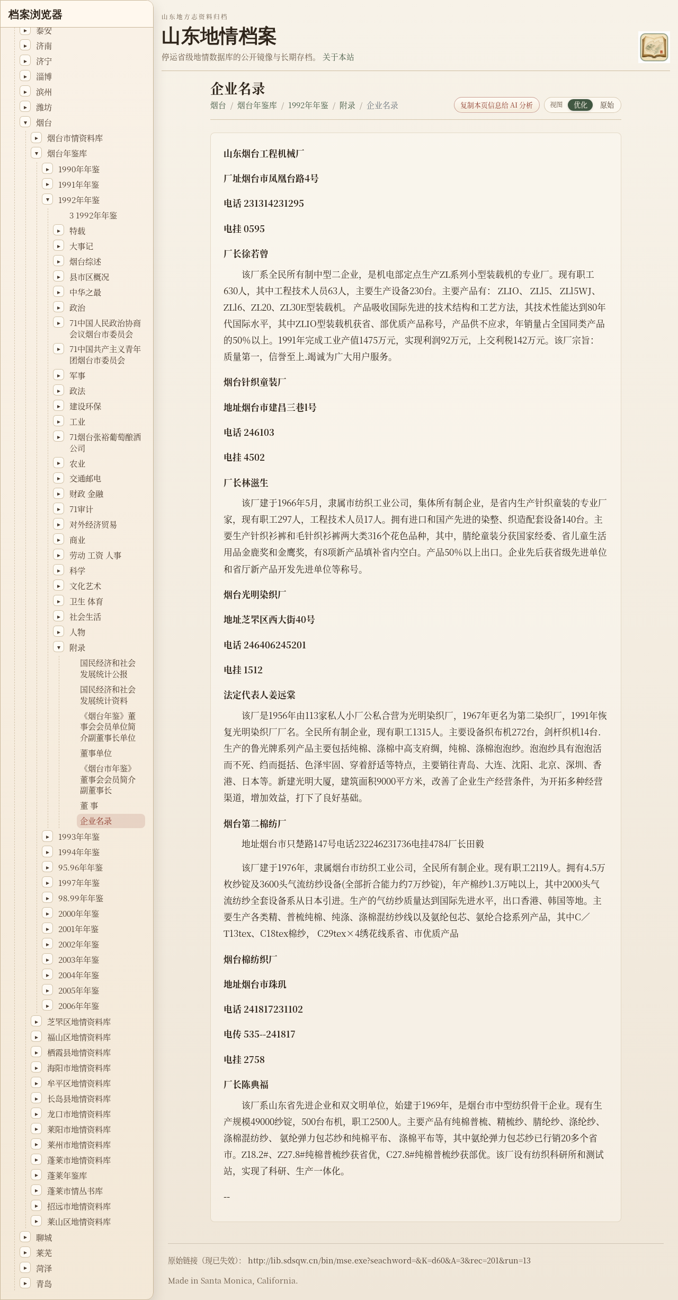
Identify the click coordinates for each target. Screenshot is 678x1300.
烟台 (218, 104)
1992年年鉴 (308, 104)
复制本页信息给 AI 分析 (496, 105)
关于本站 (338, 56)
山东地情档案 (219, 36)
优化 (580, 105)
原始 (607, 105)
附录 (347, 104)
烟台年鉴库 (257, 104)
